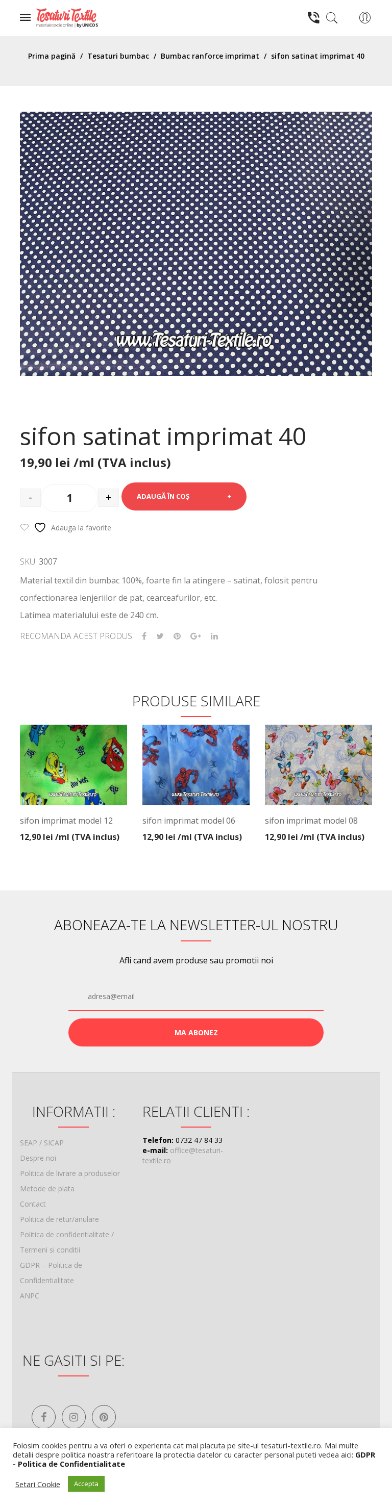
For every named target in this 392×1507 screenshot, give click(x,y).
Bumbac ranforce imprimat (210, 56)
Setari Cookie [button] (37, 1484)
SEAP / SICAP (42, 1142)
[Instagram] (74, 1417)
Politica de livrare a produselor (70, 1173)
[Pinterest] (177, 636)
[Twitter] (160, 636)
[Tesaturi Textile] (67, 17)
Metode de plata (47, 1188)
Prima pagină (52, 56)
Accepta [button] (86, 1483)
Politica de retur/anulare (59, 1219)
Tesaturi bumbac (118, 56)
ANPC (29, 1295)
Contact (33, 1204)
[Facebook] (144, 636)
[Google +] (195, 636)
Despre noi (38, 1158)
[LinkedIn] (214, 636)
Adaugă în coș (163, 496)
